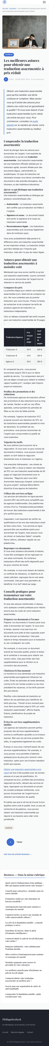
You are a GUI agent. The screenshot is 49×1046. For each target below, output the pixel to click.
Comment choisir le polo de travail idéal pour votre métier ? (24, 939)
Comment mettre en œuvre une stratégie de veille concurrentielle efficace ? (23, 916)
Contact (30, 1032)
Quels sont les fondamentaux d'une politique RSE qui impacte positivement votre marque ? (24, 884)
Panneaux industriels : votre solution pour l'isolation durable (22, 947)
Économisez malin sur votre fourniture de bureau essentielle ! (22, 900)
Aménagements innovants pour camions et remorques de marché (23, 908)
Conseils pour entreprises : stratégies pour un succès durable (24, 892)
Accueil (5, 8)
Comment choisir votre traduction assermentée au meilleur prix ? (19, 979)
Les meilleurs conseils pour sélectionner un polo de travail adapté (23, 971)
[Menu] (44, 2)
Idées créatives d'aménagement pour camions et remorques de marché (24, 955)
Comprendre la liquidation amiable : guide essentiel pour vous (23, 995)
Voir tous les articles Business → (18, 854)
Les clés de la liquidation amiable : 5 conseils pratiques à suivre (24, 923)
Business (13, 8)
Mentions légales (17, 1032)
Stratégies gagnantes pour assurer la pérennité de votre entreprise (20, 963)
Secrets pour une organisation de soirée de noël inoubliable (23, 987)
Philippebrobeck (11, 1019)
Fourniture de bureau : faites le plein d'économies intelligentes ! (20, 931)
